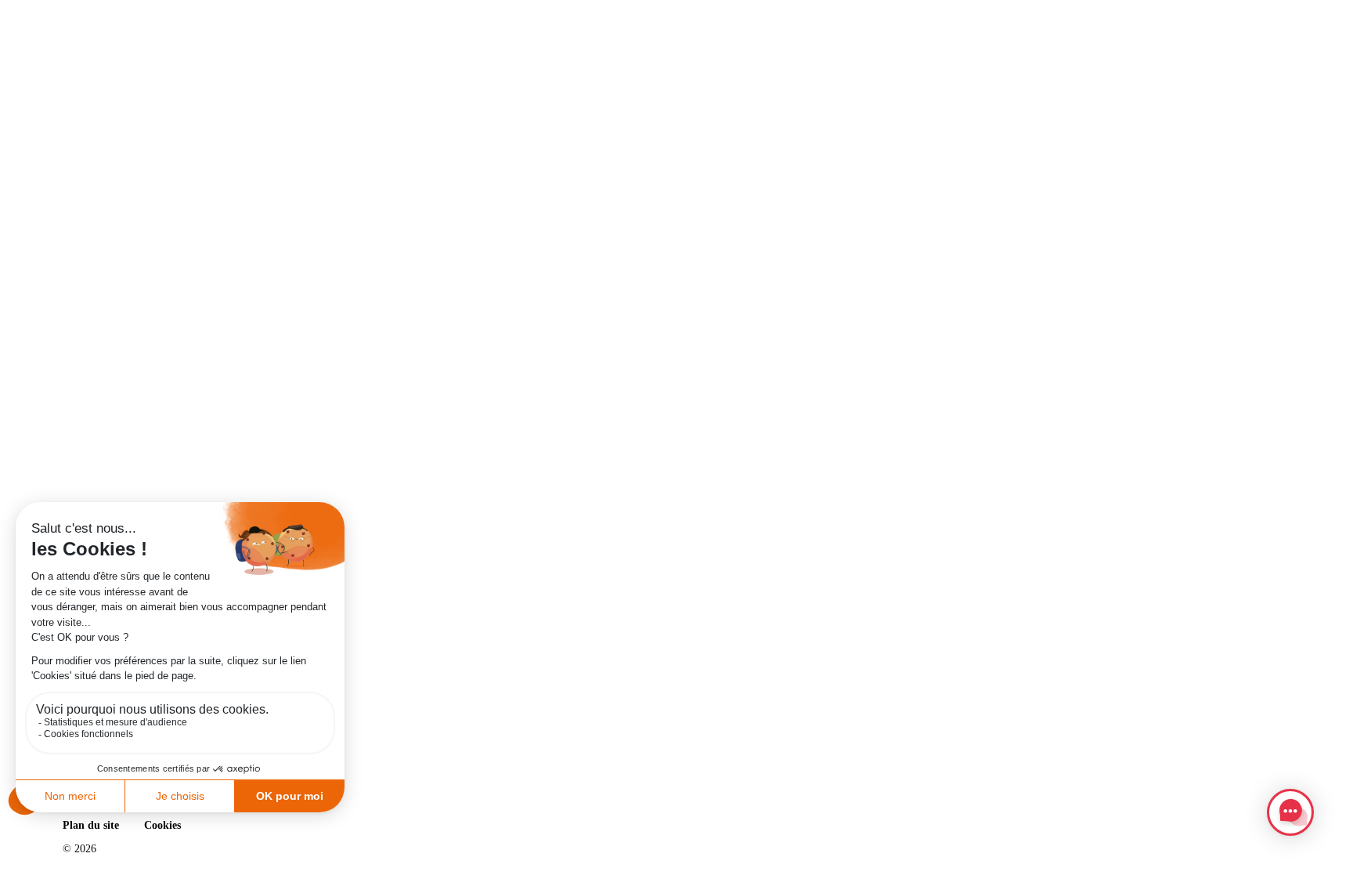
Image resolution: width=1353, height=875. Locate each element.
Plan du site (91, 825)
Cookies (162, 825)
